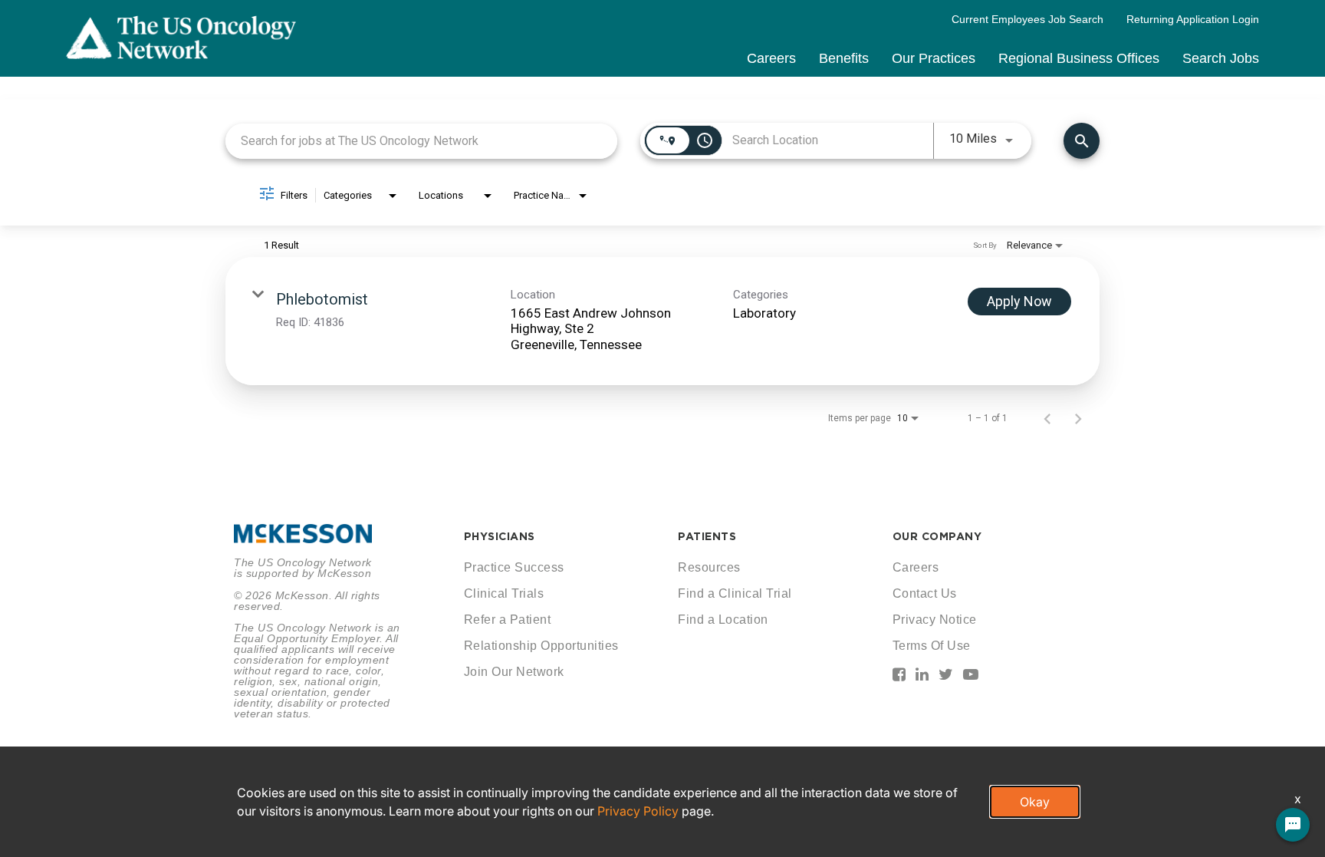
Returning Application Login (1192, 19)
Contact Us (925, 593)
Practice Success (514, 567)
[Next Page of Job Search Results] (1078, 418)
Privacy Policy (638, 811)
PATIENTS (707, 536)
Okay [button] (1035, 801)
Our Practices (933, 58)
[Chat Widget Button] (1293, 825)
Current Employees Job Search (1027, 19)
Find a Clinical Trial (735, 593)
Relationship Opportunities (541, 645)
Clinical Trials (504, 593)
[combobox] (421, 141)
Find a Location (723, 619)
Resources (709, 567)
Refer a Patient (507, 619)
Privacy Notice (935, 619)
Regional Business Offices (1078, 58)
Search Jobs (1220, 58)
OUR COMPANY (937, 536)
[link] (662, 321)
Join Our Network (514, 671)
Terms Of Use (932, 645)
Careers (771, 58)
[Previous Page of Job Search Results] (1047, 418)
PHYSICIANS (499, 536)
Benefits (844, 58)
